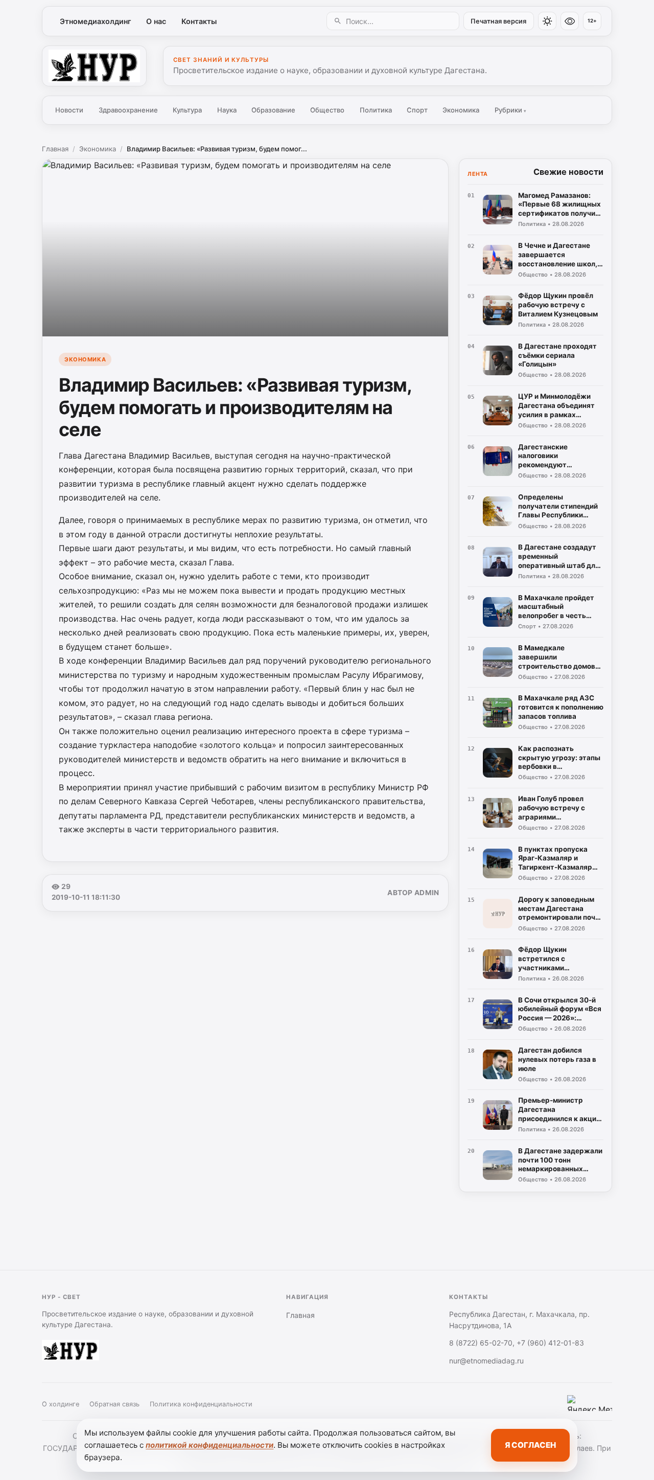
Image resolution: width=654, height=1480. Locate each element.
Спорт (417, 110)
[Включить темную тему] (547, 21)
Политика (376, 110)
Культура (187, 110)
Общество (327, 110)
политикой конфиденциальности (209, 1445)
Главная (55, 149)
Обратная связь (114, 1404)
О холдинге (60, 1404)
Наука (227, 110)
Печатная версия (498, 21)
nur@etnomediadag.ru (486, 1360)
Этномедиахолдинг (95, 21)
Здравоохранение (128, 110)
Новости (69, 110)
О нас (156, 21)
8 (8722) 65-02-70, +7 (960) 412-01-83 (516, 1342)
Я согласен (530, 1445)
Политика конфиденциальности (201, 1404)
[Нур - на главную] (94, 65)
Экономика (460, 110)
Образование (273, 110)
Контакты (199, 21)
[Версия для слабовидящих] (569, 21)
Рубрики (510, 110)
